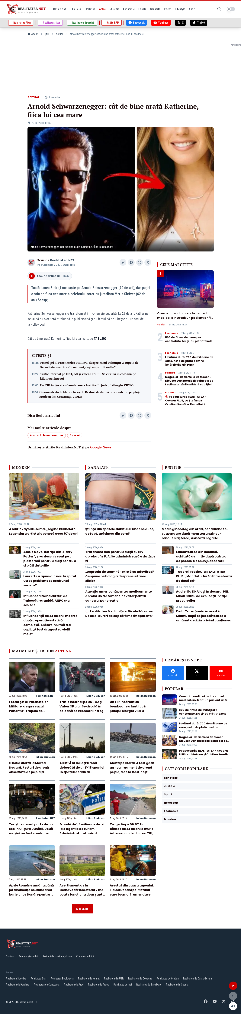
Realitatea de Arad (74, 984)
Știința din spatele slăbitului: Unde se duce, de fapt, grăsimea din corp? (119, 531)
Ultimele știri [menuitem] (60, 9)
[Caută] (219, 9)
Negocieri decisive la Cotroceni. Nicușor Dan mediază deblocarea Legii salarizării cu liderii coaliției (189, 380)
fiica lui (75, 435)
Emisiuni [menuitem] (77, 9)
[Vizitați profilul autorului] (31, 262)
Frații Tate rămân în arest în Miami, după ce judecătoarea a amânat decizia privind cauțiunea (203, 616)
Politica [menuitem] (90, 9)
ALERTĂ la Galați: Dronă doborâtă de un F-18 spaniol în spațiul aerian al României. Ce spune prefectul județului (81, 772)
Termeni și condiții (28, 956)
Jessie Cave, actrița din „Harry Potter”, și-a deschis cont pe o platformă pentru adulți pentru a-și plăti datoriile (50, 559)
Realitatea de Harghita (17, 984)
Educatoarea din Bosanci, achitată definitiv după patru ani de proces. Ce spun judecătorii (203, 556)
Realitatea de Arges (98, 984)
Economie (171, 333)
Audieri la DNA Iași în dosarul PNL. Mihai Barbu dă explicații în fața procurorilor (202, 596)
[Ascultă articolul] (233, 986)
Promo (169, 392)
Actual (59, 33)
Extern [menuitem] (167, 9)
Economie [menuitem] (129, 9)
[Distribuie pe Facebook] (131, 262)
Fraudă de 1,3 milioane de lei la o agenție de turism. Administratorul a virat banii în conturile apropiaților (81, 833)
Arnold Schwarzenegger (46, 435)
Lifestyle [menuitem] (180, 9)
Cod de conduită (85, 956)
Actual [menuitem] (103, 9)
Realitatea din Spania (177, 984)
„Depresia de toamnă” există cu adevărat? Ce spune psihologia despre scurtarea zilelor (119, 576)
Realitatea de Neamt (89, 978)
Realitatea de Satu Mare (149, 984)
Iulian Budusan (95, 695)
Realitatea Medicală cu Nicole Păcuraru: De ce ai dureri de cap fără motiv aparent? (119, 613)
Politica (170, 372)
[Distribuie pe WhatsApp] (139, 262)
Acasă (34, 33)
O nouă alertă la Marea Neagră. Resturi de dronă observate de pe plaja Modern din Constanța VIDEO (89, 394)
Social (161, 324)
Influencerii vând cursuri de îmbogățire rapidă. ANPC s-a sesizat (46, 600)
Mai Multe (82, 909)
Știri (47, 33)
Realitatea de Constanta (46, 984)
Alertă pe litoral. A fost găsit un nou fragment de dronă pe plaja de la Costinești (132, 767)
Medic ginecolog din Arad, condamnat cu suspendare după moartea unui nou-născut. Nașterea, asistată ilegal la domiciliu (195, 536)
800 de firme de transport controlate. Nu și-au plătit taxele (189, 339)
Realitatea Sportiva (16, 978)
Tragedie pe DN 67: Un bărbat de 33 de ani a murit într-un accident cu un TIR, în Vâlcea (131, 831)
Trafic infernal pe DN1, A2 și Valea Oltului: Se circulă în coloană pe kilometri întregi (88, 376)
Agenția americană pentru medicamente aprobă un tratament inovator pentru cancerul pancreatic (118, 596)
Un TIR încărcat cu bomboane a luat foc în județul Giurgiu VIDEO (86, 385)
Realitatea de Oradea (168, 978)
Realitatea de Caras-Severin (198, 978)
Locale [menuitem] (142, 9)
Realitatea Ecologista (62, 978)
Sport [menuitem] (192, 9)
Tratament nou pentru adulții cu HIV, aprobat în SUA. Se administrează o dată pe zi (120, 556)
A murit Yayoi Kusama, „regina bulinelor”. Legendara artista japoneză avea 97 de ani (43, 531)
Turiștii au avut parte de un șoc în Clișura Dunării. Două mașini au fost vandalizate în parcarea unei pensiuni (31, 831)
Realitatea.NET (62, 260)
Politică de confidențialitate (57, 956)
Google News (100, 447)
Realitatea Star (38, 978)
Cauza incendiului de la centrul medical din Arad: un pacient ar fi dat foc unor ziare (184, 317)
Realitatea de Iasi (123, 984)
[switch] (231, 9)
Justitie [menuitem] (114, 9)
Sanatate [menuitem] (155, 9)
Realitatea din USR (114, 978)
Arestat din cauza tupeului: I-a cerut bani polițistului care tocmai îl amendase (132, 890)
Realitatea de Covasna (140, 978)
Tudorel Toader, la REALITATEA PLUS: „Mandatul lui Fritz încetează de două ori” (204, 576)
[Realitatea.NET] (26, 9)
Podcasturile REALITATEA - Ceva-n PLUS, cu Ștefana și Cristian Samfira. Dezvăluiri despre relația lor (185, 402)
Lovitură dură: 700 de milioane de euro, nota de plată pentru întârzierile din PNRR (189, 361)
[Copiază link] (123, 262)
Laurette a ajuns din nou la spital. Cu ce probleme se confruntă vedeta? (50, 580)
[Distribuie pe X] (147, 262)
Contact (10, 956)
